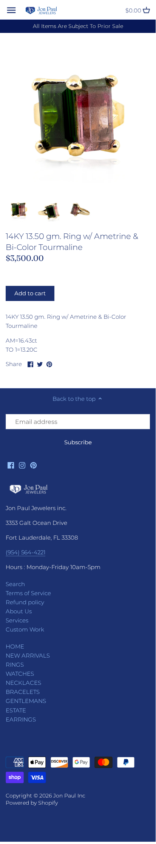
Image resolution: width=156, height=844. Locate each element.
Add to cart (30, 293)
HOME (15, 646)
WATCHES (20, 673)
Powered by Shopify (32, 803)
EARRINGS (21, 719)
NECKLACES (23, 682)
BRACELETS (23, 691)
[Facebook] (11, 465)
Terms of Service (28, 593)
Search (15, 584)
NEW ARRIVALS (28, 655)
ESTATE (16, 710)
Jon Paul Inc (69, 796)
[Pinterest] (33, 465)
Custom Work (25, 629)
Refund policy (25, 602)
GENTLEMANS (26, 700)
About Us (19, 611)
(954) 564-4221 (25, 552)
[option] (19, 208)
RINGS (15, 664)
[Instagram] (22, 465)
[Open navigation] (11, 10)
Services (17, 620)
